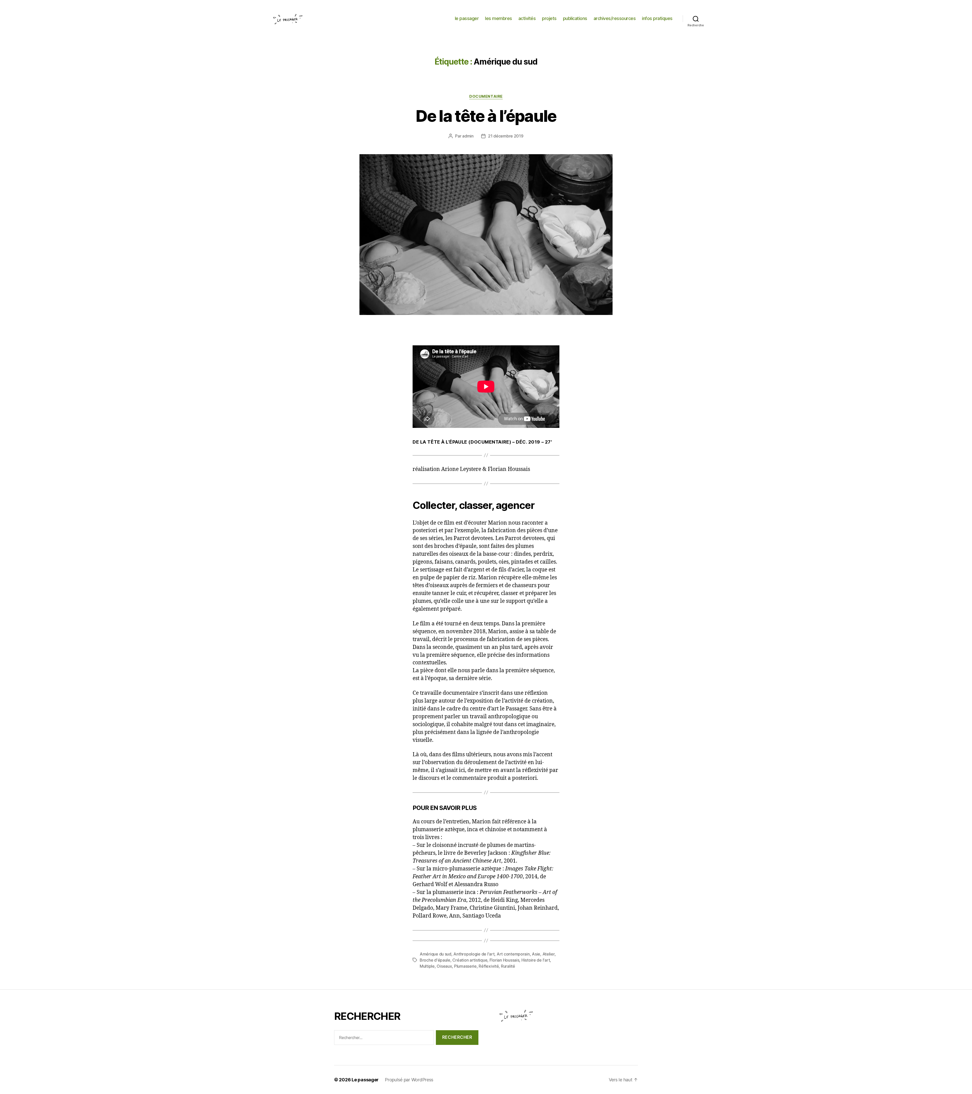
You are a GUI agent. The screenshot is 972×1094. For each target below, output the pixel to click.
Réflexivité (489, 966)
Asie (536, 954)
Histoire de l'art (535, 960)
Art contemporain (513, 954)
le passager (467, 18)
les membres (498, 18)
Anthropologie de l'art (473, 954)
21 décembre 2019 (505, 135)
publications (575, 18)
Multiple (427, 966)
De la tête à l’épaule (486, 116)
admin (468, 135)
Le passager (365, 1079)
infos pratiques (657, 18)
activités (527, 18)
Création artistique (469, 960)
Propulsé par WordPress (409, 1079)
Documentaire (486, 96)
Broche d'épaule (435, 960)
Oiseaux (444, 966)
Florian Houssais (504, 960)
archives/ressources (615, 18)
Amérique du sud (435, 954)
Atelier (548, 954)
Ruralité (508, 966)
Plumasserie (465, 966)
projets (549, 18)
